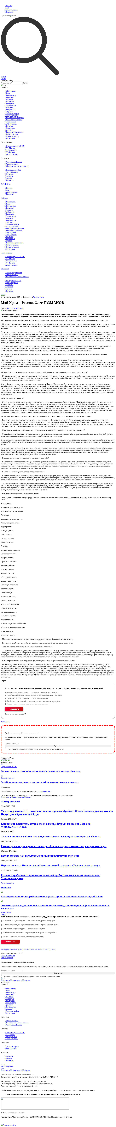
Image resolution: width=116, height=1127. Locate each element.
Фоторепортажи (11, 172)
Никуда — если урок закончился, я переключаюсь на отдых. (27, 704)
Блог (7, 8)
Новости (8, 6)
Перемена (9, 126)
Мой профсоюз (11, 150)
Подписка (9, 12)
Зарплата (8, 130)
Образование (10, 91)
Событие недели (11, 134)
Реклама (8, 178)
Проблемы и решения (13, 120)
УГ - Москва (10, 148)
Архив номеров (11, 10)
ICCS (3, 1064)
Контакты (9, 174)
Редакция (9, 176)
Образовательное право (14, 118)
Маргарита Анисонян (15, 308)
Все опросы (5, 721)
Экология (9, 99)
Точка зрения (10, 122)
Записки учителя (7, 778)
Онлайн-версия (11, 1049)
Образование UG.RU (9, 767)
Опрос (3, 914)
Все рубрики (10, 138)
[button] (6, 797)
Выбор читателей (11, 802)
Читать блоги (6, 912)
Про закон (9, 97)
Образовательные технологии (17, 166)
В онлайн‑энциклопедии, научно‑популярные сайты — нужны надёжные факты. (34, 695)
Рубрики (4, 198)
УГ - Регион (10, 152)
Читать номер (38, 297)
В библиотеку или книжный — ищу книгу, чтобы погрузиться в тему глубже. (33, 701)
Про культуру (10, 95)
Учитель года (10, 105)
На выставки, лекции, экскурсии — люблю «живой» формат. (28, 698)
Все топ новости (7, 883)
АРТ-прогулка (11, 124)
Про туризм (9, 103)
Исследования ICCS (13, 170)
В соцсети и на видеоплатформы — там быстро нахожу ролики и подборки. (33, 692)
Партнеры (9, 180)
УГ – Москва (10, 1035)
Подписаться (58, 746)
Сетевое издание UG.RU (15, 146)
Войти (3, 79)
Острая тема (10, 128)
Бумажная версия (12, 1046)
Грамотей (9, 107)
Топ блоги (6, 887)
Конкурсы (5, 269)
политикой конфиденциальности (26, 749)
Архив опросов (7, 958)
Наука (7, 93)
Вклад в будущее (11, 116)
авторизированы (44, 791)
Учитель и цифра (12, 114)
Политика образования (14, 132)
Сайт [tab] (3, 184)
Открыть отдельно (8, 956)
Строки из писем (12, 136)
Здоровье (8, 112)
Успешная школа (11, 164)
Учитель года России (13, 162)
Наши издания (6, 253)
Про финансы (10, 110)
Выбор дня (9, 101)
